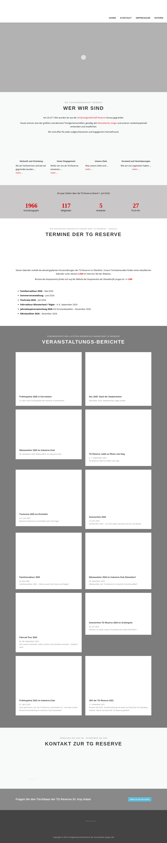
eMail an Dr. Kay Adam (139, 799)
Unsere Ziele (101, 161)
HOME (112, 18)
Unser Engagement (66, 161)
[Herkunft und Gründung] (31, 149)
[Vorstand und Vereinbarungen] (135, 149)
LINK (80, 273)
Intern (158, 18)
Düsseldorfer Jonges (107, 123)
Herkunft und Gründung (31, 161)
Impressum (143, 18)
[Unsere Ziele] (101, 149)
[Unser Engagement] (66, 149)
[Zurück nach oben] (156, 831)
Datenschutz (90, 821)
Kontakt (126, 18)
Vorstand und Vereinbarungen (135, 161)
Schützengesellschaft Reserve (91, 117)
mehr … (19, 172)
